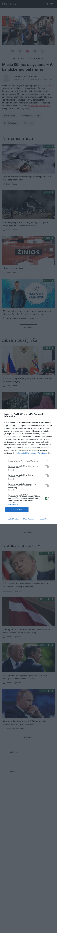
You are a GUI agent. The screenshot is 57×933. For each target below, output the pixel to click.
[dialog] (28, 466)
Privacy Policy (43, 519)
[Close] (51, 414)
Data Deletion (13, 519)
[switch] (47, 466)
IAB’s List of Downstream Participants (31, 453)
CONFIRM (17, 509)
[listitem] (28, 461)
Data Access (28, 519)
